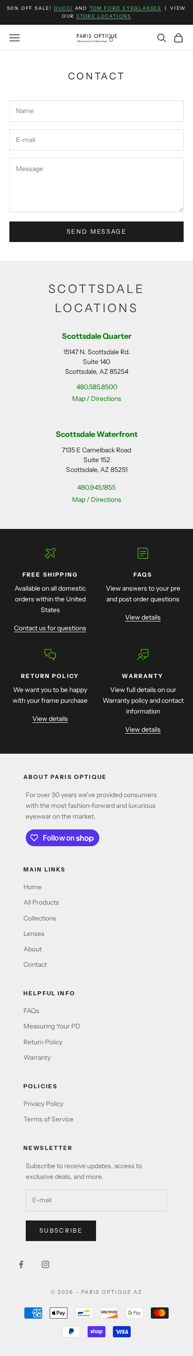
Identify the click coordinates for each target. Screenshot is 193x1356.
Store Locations (103, 16)
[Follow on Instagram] (45, 1264)
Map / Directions (96, 398)
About (32, 949)
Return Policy (42, 1042)
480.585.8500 (96, 387)
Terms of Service (48, 1119)
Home (32, 887)
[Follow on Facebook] (21, 1264)
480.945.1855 (96, 487)
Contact (35, 964)
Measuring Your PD (52, 1026)
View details (143, 617)
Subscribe (60, 1230)
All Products (41, 902)
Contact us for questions (50, 628)
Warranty (37, 1057)
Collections (39, 918)
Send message (96, 231)
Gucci (63, 8)
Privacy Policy (43, 1103)
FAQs (31, 1010)
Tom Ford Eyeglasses (125, 8)
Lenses (34, 933)
